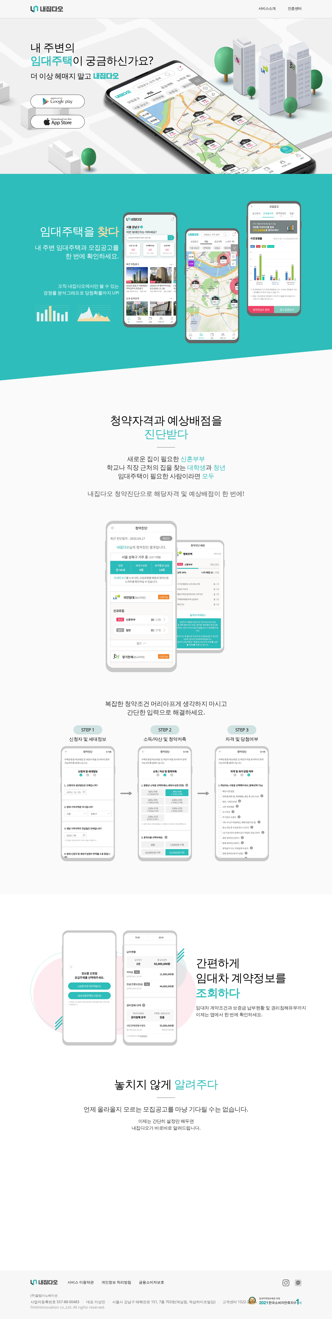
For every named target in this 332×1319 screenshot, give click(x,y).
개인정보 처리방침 (116, 1282)
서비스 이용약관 (81, 1282)
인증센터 (295, 8)
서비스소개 (267, 8)
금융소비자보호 (151, 1282)
